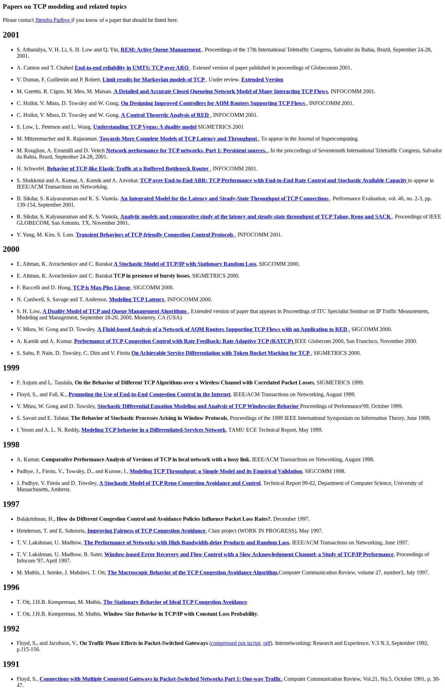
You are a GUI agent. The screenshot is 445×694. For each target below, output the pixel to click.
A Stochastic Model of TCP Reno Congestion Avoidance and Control (179, 483)
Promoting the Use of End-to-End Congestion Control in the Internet (149, 394)
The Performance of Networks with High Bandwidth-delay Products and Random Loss (186, 542)
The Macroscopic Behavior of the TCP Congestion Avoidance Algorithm (192, 572)
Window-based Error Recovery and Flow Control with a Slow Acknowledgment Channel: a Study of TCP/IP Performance (249, 554)
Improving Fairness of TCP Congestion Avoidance (146, 531)
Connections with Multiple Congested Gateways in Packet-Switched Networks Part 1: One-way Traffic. (161, 679)
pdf (266, 643)
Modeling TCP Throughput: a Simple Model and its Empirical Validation (216, 471)
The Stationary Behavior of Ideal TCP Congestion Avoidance (175, 602)
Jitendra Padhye (53, 20)
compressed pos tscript (235, 643)
